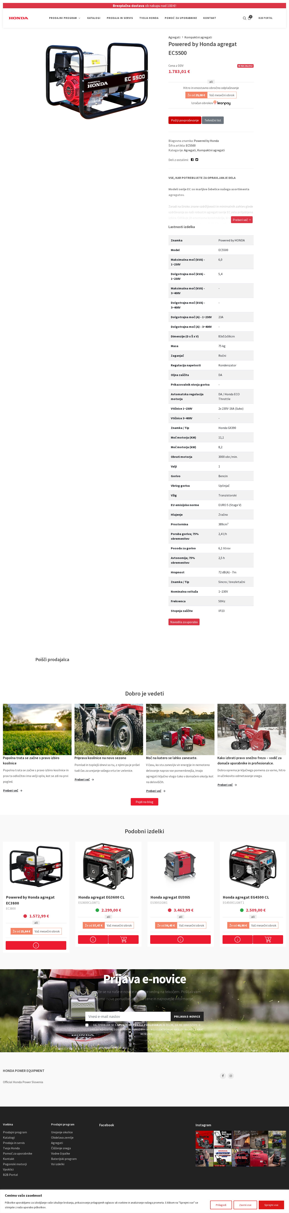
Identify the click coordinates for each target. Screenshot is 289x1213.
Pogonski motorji (15, 1164)
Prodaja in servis (14, 1143)
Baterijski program (64, 1159)
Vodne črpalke (60, 1153)
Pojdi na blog (144, 802)
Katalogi (9, 1137)
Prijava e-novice (187, 1016)
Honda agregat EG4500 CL (246, 897)
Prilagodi (221, 1205)
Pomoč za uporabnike (17, 1153)
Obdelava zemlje (62, 1137)
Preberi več (240, 220)
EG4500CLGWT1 (233, 902)
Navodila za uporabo (184, 622)
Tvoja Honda (11, 1148)
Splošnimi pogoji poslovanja (139, 1025)
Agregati (174, 37)
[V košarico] (123, 939)
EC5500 (191, 145)
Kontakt (8, 1159)
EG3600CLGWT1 (89, 902)
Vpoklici (8, 1169)
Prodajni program (15, 1132)
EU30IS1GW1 (159, 902)
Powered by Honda (206, 141)
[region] (144, 1201)
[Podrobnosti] (36, 945)
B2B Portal (10, 1175)
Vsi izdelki (57, 1164)
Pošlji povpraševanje (185, 120)
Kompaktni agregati (198, 37)
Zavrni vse (245, 1205)
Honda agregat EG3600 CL (101, 897)
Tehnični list (212, 120)
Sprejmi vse (271, 1205)
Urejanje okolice (62, 1132)
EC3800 (11, 908)
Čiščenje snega (61, 1148)
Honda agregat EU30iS (170, 897)
